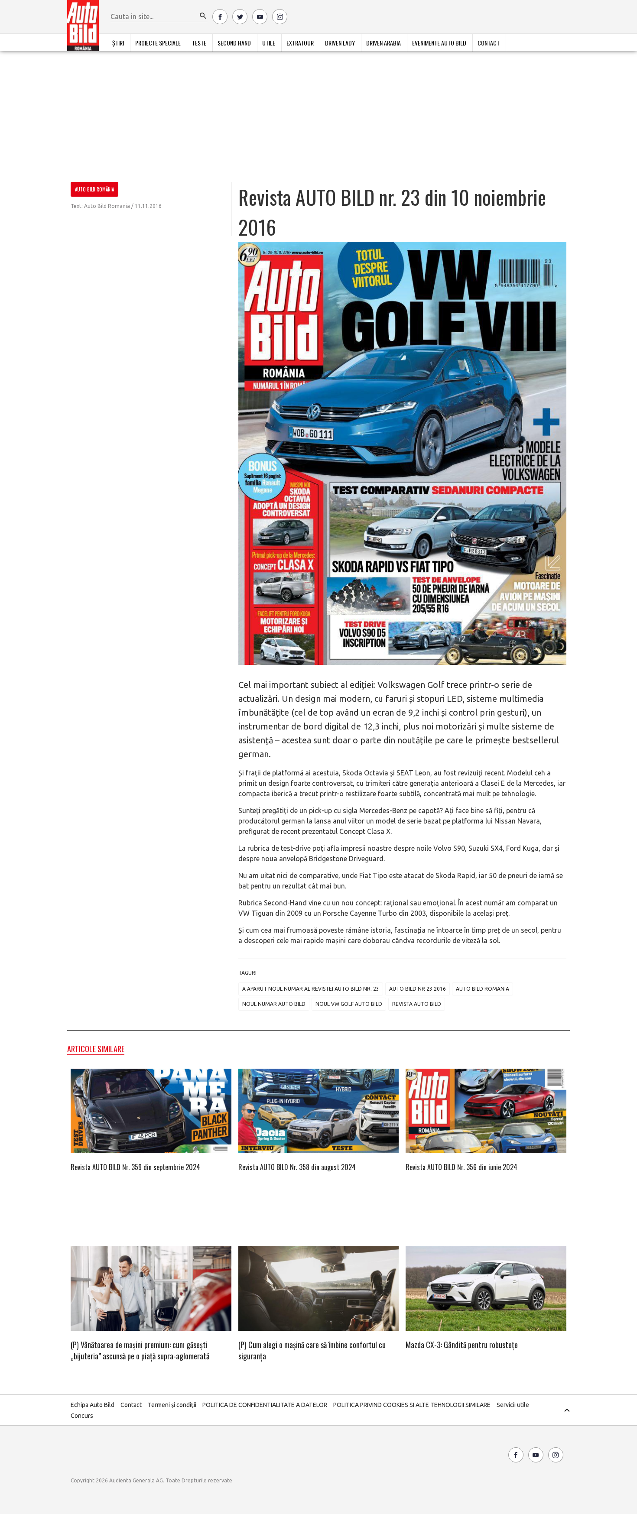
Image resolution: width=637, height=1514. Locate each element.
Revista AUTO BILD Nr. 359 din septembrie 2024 (135, 1167)
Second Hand (234, 42)
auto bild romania (482, 989)
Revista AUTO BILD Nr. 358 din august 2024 (297, 1167)
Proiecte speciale (158, 42)
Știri (118, 42)
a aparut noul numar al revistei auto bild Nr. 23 (310, 989)
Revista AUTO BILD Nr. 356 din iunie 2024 (461, 1167)
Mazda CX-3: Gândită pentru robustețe (462, 1344)
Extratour (300, 42)
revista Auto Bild (416, 1004)
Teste (199, 42)
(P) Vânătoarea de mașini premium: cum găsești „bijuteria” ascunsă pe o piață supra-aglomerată (140, 1350)
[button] (203, 16)
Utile (268, 42)
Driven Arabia (383, 42)
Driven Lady (340, 42)
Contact (489, 42)
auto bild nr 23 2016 (417, 989)
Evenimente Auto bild (439, 42)
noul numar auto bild (274, 1004)
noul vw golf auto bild (348, 1004)
